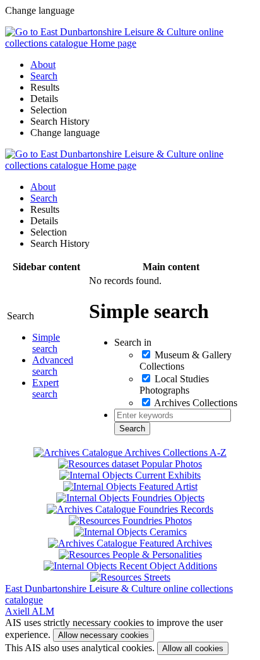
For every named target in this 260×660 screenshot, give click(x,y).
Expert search (45, 388)
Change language (65, 132)
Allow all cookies (192, 648)
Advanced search (52, 366)
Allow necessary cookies (103, 635)
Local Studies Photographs (174, 384)
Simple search (46, 343)
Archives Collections (195, 402)
